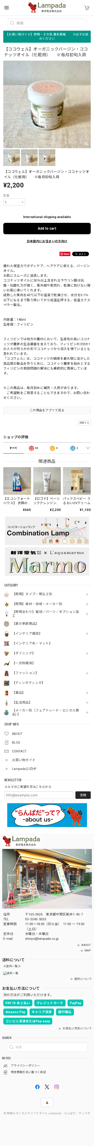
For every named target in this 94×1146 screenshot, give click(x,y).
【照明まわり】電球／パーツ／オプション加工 (45, 614)
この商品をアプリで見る (47, 410)
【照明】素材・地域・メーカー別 (37, 604)
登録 (83, 795)
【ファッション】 (25, 673)
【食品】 (18, 693)
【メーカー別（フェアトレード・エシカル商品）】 (45, 712)
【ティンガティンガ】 (28, 683)
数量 (6, 195)
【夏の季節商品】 (25, 624)
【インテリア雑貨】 (27, 633)
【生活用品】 (22, 702)
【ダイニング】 (23, 653)
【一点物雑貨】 (23, 663)
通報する (84, 422)
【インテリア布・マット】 (32, 643)
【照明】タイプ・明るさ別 (32, 594)
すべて (13, 448)
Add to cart (47, 228)
